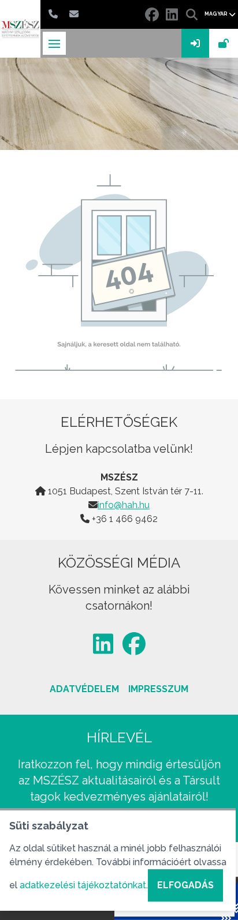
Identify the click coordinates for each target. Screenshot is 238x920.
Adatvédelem (84, 689)
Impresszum (158, 689)
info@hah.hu (124, 505)
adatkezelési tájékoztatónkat (83, 885)
